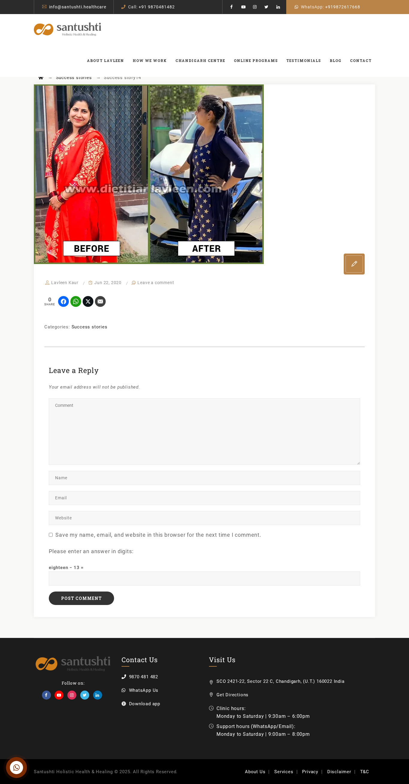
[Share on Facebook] (63, 301)
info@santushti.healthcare (77, 6)
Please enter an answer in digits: (91, 551)
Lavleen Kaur (64, 282)
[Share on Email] (100, 301)
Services (283, 771)
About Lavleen (105, 60)
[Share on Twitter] (88, 301)
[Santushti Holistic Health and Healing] (67, 29)
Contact (361, 60)
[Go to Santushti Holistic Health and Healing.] (41, 77)
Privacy (310, 771)
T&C (364, 771)
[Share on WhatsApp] (75, 301)
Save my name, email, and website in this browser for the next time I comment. (158, 535)
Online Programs (256, 60)
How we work (150, 60)
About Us (255, 771)
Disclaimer (339, 771)
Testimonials (303, 60)
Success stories (89, 327)
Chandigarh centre (200, 60)
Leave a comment (155, 282)
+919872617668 (342, 6)
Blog (335, 60)
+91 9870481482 (157, 6)
